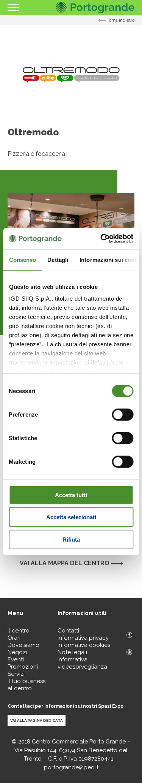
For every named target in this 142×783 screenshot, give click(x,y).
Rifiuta (71, 539)
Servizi (16, 673)
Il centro (19, 630)
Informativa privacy (83, 637)
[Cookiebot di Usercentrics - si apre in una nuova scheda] (101, 239)
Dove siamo (23, 645)
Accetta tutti (71, 494)
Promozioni (23, 666)
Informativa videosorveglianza (82, 663)
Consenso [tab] (22, 259)
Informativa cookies (84, 645)
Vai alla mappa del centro (65, 563)
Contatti (68, 630)
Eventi (16, 659)
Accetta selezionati (71, 517)
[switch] (122, 414)
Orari (14, 637)
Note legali (72, 652)
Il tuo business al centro (26, 685)
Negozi (17, 652)
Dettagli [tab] (57, 259)
